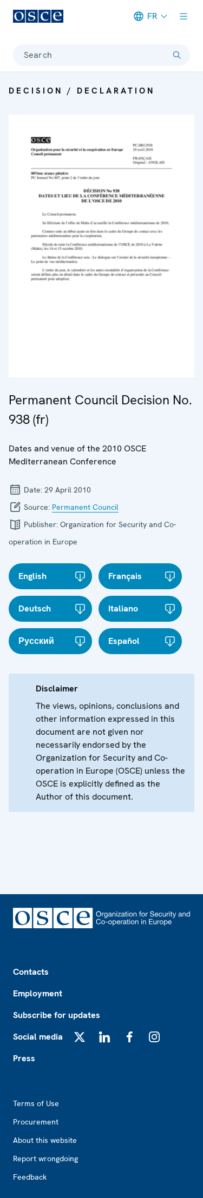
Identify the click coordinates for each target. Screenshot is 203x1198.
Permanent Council (85, 507)
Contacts (31, 971)
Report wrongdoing (45, 1158)
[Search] (177, 55)
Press (24, 1058)
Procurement (35, 1122)
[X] (79, 1037)
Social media (38, 1036)
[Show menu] (183, 16)
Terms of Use (36, 1103)
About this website (45, 1140)
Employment (37, 993)
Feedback (30, 1177)
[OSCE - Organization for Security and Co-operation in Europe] (38, 16)
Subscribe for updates (56, 1015)
